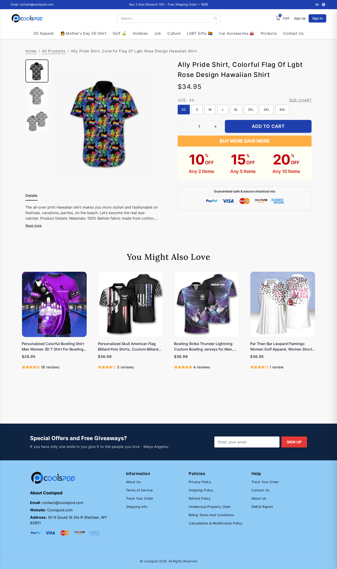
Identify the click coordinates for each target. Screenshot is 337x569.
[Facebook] (317, 4)
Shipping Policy (201, 490)
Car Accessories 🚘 (236, 33)
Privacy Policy (200, 482)
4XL (282, 109)
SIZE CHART (300, 100)
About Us (133, 482)
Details (31, 195)
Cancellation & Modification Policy (215, 523)
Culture (173, 33)
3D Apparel (43, 33)
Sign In (317, 18)
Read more (33, 225)
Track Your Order (139, 498)
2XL (251, 109)
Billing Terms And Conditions (211, 515)
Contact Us (293, 33)
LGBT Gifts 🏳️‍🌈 (200, 33)
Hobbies (140, 33)
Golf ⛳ (119, 33)
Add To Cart (268, 126)
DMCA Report (262, 507)
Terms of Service (139, 490)
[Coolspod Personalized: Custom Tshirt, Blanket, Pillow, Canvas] (27, 18)
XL (236, 109)
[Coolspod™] (53, 477)
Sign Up (300, 18)
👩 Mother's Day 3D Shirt (83, 33)
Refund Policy (199, 498)
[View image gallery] (151, 177)
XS (184, 109)
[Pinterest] (323, 4)
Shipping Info (136, 507)
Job (157, 33)
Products (269, 33)
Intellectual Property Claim (210, 507)
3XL (266, 109)
